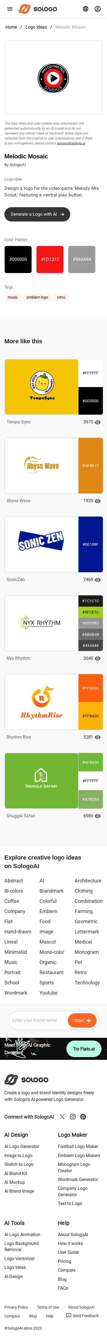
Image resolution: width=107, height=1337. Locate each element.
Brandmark (52, 891)
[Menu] (9, 8)
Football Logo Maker (78, 1146)
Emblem (49, 911)
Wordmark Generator (78, 1179)
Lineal (11, 942)
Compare (66, 1270)
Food (45, 921)
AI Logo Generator (21, 1146)
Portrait (12, 972)
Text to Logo (70, 1203)
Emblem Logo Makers (79, 1155)
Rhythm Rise (19, 737)
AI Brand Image (19, 1191)
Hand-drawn (17, 931)
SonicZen (16, 579)
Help (50, 1316)
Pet (78, 962)
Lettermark (87, 931)
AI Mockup (14, 1182)
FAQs (63, 1288)
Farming (84, 911)
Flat (8, 921)
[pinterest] (83, 1117)
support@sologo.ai (71, 143)
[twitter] (62, 1117)
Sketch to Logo (18, 1164)
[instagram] (73, 1117)
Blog (62, 1279)
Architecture (88, 881)
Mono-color (52, 952)
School (11, 982)
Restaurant (52, 972)
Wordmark (15, 993)
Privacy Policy (16, 1307)
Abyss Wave (18, 500)
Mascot (48, 942)
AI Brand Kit (15, 1173)
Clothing (84, 891)
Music (11, 962)
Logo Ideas (36, 27)
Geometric (86, 921)
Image (47, 931)
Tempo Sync (19, 422)
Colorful (48, 901)
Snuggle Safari (21, 816)
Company (15, 911)
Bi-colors (13, 891)
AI (42, 881)
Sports (47, 982)
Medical (83, 942)
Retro (80, 972)
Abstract (13, 881)
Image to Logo (18, 1155)
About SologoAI (73, 1234)
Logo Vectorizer (19, 1258)
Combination (89, 901)
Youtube (49, 993)
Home (11, 27)
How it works (70, 1243)
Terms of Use (48, 1307)
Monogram (87, 952)
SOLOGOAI (31, 1079)
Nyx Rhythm (18, 658)
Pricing (64, 1261)
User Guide (68, 1252)
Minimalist (15, 952)
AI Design (13, 1276)
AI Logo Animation (22, 1234)
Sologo (39, 8)
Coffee (11, 901)
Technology (87, 982)
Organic (48, 962)
